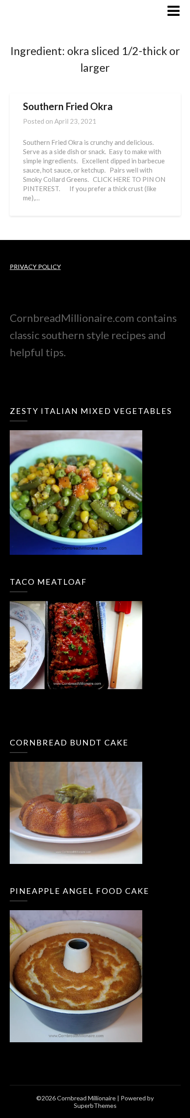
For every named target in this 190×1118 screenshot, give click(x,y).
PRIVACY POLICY (35, 266)
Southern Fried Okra (68, 106)
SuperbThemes (95, 1105)
